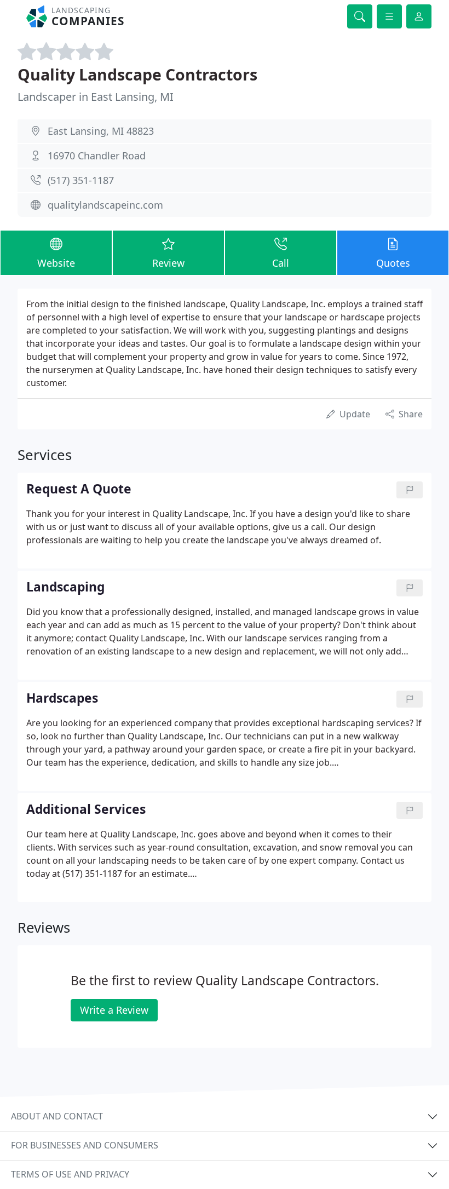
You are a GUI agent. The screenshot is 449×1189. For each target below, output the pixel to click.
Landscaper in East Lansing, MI (96, 96)
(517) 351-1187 (81, 180)
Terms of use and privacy (70, 1174)
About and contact (57, 1116)
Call (280, 262)
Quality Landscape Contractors (137, 74)
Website (56, 262)
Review (168, 262)
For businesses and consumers (84, 1145)
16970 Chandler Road (97, 155)
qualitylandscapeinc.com (105, 204)
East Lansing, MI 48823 (101, 130)
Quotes (393, 262)
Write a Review (114, 1009)
